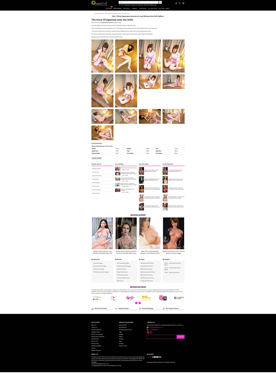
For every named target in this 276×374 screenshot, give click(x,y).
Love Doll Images (97, 263)
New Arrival (117, 8)
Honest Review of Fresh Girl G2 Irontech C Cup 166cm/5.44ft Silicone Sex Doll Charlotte (175, 180)
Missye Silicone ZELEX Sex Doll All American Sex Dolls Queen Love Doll (126, 252)
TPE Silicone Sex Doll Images (101, 272)
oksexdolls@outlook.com (156, 327)
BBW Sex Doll (153, 5)
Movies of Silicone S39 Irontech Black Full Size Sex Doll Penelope (152, 188)
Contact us (94, 327)
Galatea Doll (127, 5)
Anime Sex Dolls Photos (147, 263)
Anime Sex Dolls (96, 189)
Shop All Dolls (122, 325)
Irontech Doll (134, 5)
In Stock (109, 7)
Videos (121, 336)
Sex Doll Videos (143, 164)
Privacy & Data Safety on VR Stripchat (127, 190)
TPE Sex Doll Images (98, 269)
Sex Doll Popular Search (125, 329)
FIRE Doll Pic (120, 281)
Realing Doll (147, 5)
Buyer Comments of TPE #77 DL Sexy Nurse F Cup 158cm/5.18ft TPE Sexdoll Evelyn (175, 206)
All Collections (123, 327)
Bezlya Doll (140, 5)
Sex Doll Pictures (99, 13)
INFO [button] (167, 8)
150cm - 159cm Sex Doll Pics (172, 272)
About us (93, 325)
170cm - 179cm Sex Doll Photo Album (172, 268)
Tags (120, 332)
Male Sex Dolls (95, 186)
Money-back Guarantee (97, 336)
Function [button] (142, 8)
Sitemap (121, 343)
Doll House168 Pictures (123, 278)
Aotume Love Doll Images (124, 266)
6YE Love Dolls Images (123, 263)
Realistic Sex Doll (96, 168)
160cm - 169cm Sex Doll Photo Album (172, 264)
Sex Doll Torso (95, 172)
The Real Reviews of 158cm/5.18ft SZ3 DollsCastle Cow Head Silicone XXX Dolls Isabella (176, 197)
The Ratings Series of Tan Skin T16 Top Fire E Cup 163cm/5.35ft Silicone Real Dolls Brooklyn (176, 188)
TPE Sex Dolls (95, 179)
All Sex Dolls (152, 8)
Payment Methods (96, 329)
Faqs (120, 341)
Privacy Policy (95, 343)
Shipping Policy (95, 332)
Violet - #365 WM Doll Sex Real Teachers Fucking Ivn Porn (152, 180)
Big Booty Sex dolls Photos (148, 272)
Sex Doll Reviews (168, 164)
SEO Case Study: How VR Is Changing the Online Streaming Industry (128, 178)
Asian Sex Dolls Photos (147, 266)
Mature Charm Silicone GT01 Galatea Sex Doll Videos (151, 171)
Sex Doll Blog (119, 164)
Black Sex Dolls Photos (147, 275)
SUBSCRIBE (180, 337)
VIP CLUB (161, 8)
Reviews (121, 339)
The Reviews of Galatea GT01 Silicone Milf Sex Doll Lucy (175, 171)
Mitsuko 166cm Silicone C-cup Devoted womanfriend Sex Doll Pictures (102, 252)
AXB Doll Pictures (121, 269)
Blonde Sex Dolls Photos (147, 278)
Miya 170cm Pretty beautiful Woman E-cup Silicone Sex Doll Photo (149, 252)
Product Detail (96, 158)
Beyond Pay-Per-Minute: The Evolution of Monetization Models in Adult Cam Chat (129, 184)
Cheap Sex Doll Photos (147, 281)
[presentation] (136, 303)
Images (121, 334)
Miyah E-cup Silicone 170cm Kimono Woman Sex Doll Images (174, 252)
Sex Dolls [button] (126, 8)
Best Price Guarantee (97, 334)
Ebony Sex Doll (95, 193)
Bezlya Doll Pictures (122, 272)
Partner (93, 348)
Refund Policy (95, 339)
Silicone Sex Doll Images (99, 266)
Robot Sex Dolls (96, 182)
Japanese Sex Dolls (96, 175)
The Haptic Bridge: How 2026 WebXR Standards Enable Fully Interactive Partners (128, 173)
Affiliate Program (96, 350)
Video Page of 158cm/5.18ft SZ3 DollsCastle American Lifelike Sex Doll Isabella (152, 197)
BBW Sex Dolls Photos (147, 269)
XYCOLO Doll (108, 146)
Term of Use (94, 341)
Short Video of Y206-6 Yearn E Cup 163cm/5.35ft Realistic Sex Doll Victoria (152, 206)
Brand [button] (134, 8)
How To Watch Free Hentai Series (129, 168)
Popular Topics (123, 346)
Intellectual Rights (96, 346)
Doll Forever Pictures (122, 275)
